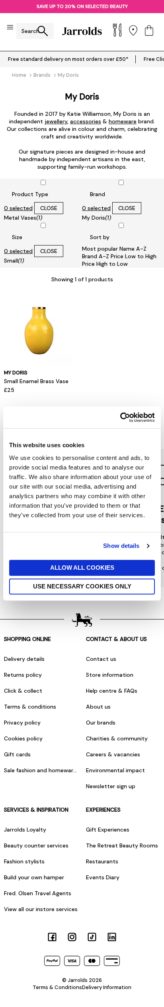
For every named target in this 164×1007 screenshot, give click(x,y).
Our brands (100, 722)
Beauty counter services (36, 845)
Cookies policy (23, 738)
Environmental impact (115, 770)
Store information (109, 674)
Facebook (52, 937)
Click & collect (23, 690)
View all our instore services (41, 909)
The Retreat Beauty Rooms (122, 845)
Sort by (99, 237)
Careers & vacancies (113, 754)
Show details (121, 545)
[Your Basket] (149, 31)
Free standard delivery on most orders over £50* (68, 59)
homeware (123, 121)
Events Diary (102, 877)
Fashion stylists (24, 861)
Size (17, 237)
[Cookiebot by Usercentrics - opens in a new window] (120, 417)
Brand (97, 194)
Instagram (72, 937)
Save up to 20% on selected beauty (82, 6)
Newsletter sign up (110, 786)
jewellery (56, 121)
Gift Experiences (107, 829)
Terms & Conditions (57, 987)
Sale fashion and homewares (41, 770)
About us (98, 706)
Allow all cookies (82, 567)
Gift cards (17, 754)
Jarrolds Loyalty (25, 829)
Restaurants (102, 861)
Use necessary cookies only (82, 586)
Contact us (101, 658)
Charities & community (117, 738)
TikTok (92, 937)
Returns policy (23, 674)
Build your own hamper (34, 877)
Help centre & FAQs (111, 690)
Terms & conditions (30, 706)
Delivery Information (106, 987)
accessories (85, 121)
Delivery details (24, 658)
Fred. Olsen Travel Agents (37, 893)
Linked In (112, 937)
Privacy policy (22, 722)
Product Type (30, 194)
